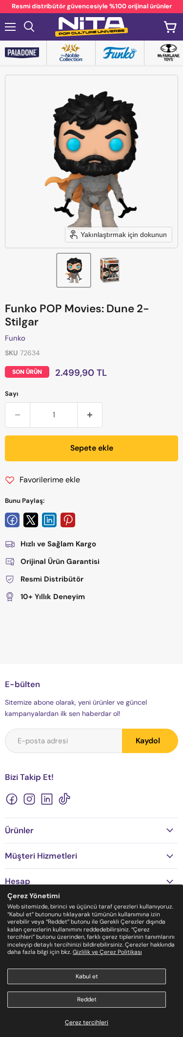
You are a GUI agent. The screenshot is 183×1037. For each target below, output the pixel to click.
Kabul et (87, 976)
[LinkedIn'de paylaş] (49, 520)
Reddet (87, 999)
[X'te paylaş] (30, 520)
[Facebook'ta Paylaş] (12, 520)
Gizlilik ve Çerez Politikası (107, 952)
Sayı (12, 393)
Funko (15, 338)
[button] (73, 270)
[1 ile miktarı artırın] (90, 415)
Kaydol (148, 740)
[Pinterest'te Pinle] (68, 520)
